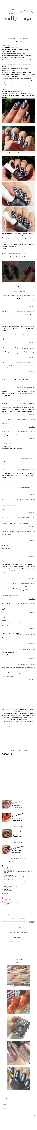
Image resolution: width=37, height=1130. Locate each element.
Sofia (4, 469)
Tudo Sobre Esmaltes (8, 875)
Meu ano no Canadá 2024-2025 (10, 886)
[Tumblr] (10, 941)
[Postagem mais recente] (2, 286)
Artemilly (5, 545)
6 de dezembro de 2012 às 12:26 (26, 487)
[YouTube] (12, 941)
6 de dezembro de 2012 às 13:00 (26, 499)
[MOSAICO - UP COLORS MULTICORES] (18, 1089)
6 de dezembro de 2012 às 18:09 (26, 603)
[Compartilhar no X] (22, 257)
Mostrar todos (32, 906)
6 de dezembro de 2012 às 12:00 (26, 431)
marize (4, 362)
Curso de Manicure (18, 959)
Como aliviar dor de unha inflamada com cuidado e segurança (16, 862)
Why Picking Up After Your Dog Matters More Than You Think (17, 876)
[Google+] (14, 941)
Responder (32, 306)
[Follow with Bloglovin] (16, 941)
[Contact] (18, 941)
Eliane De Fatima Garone (10, 347)
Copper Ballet (6, 903)
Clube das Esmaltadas (8, 879)
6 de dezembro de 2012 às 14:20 (26, 517)
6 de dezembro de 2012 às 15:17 (26, 545)
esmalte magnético (9, 253)
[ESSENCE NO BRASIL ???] (18, 1039)
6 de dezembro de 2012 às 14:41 (26, 531)
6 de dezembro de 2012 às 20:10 (26, 617)
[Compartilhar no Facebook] (10, 257)
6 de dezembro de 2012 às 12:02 (26, 443)
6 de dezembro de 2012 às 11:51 (26, 419)
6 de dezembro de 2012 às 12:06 (26, 458)
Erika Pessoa (6, 419)
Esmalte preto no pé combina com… (11, 867)
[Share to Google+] (27, 257)
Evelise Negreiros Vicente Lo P (13, 457)
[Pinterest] (6, 941)
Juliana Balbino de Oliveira (12, 648)
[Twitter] (4, 941)
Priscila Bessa (7, 431)
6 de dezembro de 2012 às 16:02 (26, 561)
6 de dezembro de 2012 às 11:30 (26, 311)
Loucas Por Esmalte (8, 865)
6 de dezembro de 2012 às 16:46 (26, 583)
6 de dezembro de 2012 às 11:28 (26, 295)
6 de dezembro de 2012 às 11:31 (26, 322)
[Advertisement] (18, 777)
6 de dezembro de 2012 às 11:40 (26, 403)
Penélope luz (7, 889)
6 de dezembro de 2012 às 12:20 (26, 469)
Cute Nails (6, 893)
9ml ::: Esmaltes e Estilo (9, 861)
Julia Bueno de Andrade (10, 633)
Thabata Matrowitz (9, 295)
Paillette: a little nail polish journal (11, 902)
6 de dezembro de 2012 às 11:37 (26, 362)
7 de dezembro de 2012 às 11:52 (26, 649)
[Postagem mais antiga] (34, 286)
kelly (18, 955)
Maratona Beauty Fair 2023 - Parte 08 (11, 894)
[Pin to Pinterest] (16, 257)
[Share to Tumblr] (24, 257)
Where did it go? (7, 899)
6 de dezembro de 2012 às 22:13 (26, 634)
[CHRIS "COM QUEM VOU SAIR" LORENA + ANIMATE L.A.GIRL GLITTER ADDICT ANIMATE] (18, 1013)
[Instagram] (8, 941)
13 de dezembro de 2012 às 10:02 (26, 664)
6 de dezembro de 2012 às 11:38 (26, 376)
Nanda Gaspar (7, 603)
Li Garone (6, 885)
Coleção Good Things (8, 890)
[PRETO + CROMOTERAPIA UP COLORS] (18, 1064)
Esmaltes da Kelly (21, 253)
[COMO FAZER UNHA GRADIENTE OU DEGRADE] (18, 988)
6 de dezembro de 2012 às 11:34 (26, 348)
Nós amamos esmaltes (9, 870)
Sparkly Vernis (7, 898)
